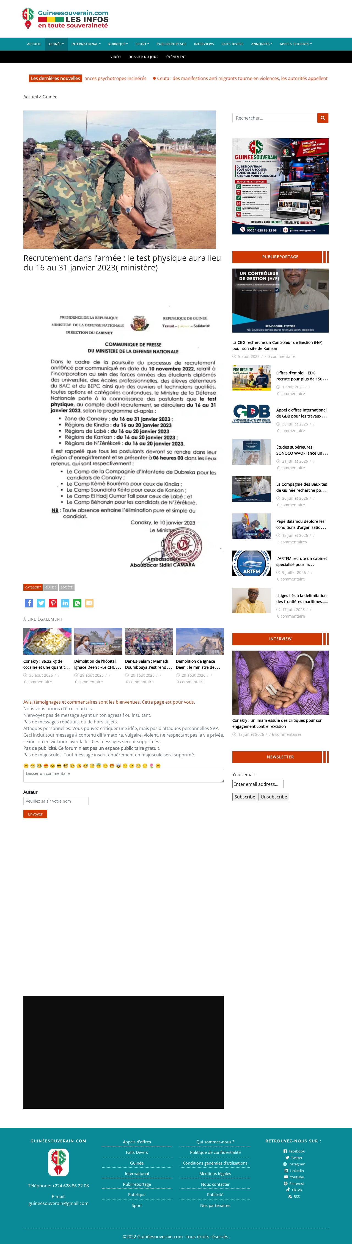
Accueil (34, 44)
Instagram (296, 1164)
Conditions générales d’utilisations (215, 1163)
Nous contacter (215, 1184)
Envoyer (35, 814)
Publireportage (171, 44)
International (85, 44)
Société (67, 587)
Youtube (296, 1176)
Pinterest (296, 1183)
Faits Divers (233, 44)
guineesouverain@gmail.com (59, 1203)
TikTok (296, 1189)
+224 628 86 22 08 (70, 1186)
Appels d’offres (294, 44)
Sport (141, 44)
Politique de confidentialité (215, 1152)
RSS (296, 1196)
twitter (296, 1157)
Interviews (204, 44)
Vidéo (116, 57)
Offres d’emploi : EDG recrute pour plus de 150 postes (299, 379)
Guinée (55, 44)
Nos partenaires (215, 1205)
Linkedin (296, 1170)
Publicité (215, 1194)
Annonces (260, 44)
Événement (176, 57)
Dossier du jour (144, 57)
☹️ (52, 766)
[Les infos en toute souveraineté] (65, 18)
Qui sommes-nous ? (215, 1142)
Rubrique (117, 44)
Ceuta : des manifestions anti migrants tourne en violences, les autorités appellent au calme (223, 78)
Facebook (296, 1151)
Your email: (244, 775)
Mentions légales (215, 1173)
